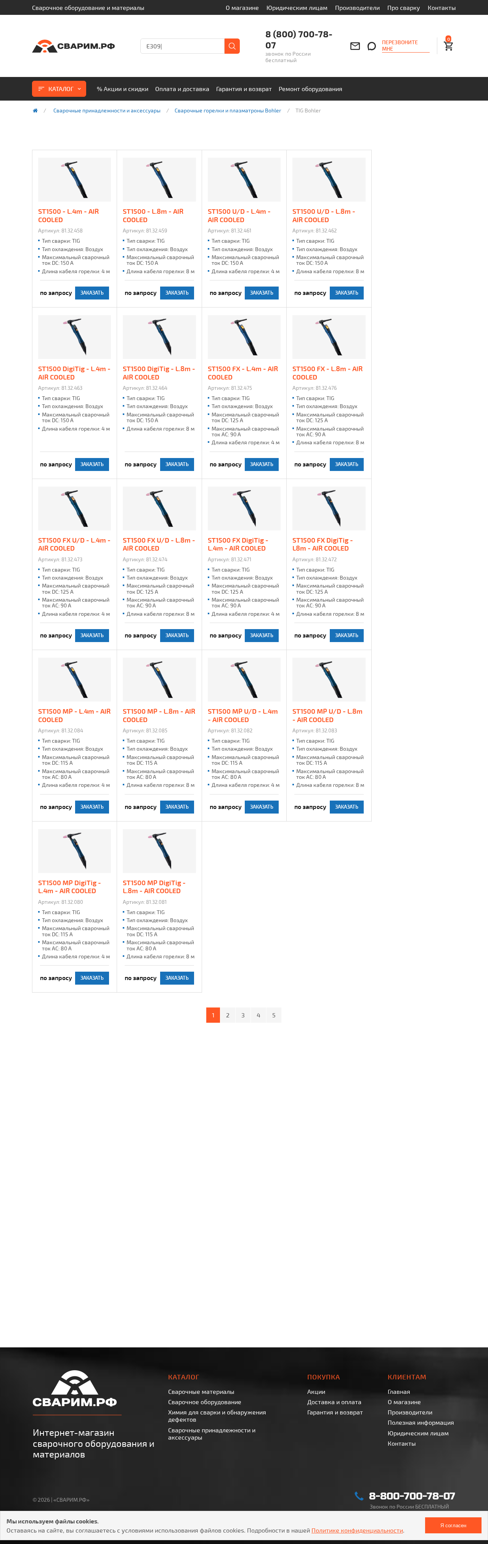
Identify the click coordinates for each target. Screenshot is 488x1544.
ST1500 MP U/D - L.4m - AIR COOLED (243, 715)
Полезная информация (421, 1422)
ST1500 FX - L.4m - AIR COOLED (243, 373)
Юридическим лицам (296, 7)
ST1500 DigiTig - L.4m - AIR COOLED (74, 373)
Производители (357, 7)
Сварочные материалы (201, 1391)
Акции (316, 1391)
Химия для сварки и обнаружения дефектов (217, 1415)
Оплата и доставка (182, 88)
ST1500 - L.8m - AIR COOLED (153, 215)
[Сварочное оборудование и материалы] (73, 46)
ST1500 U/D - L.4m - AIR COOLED (239, 215)
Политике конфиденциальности (357, 1530)
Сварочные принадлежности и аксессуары (107, 110)
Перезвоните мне (400, 45)
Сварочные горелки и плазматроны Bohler (228, 110)
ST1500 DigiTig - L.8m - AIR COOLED (159, 373)
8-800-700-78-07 (412, 1496)
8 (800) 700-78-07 (298, 39)
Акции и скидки (122, 88)
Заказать (92, 293)
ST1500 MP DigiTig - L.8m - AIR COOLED (154, 887)
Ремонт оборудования (310, 88)
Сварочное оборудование (204, 1401)
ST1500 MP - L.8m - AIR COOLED (159, 715)
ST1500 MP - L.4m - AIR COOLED (74, 715)
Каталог (61, 88)
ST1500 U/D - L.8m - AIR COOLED (323, 215)
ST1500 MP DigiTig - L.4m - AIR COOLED (69, 887)
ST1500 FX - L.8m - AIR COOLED (327, 373)
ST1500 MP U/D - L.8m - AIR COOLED (327, 715)
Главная (399, 1391)
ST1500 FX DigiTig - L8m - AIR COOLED (322, 544)
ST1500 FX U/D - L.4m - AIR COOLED (74, 544)
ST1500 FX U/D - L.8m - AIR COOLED (159, 544)
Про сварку (403, 7)
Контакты (442, 7)
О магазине (242, 7)
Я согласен (453, 1525)
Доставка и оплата (334, 1401)
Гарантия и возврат (244, 88)
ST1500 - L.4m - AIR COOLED (68, 215)
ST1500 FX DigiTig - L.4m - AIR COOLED (238, 544)
